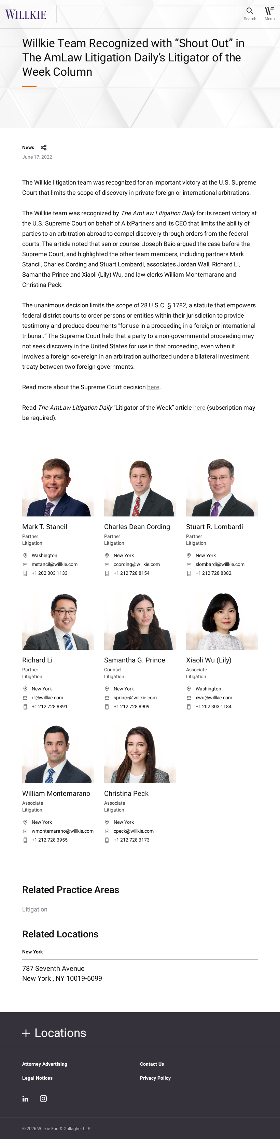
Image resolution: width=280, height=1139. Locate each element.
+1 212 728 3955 (50, 840)
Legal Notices (37, 1078)
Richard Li (37, 660)
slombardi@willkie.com (220, 564)
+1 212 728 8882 (214, 573)
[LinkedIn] (25, 1098)
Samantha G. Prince (134, 660)
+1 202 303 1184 (214, 706)
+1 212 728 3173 (132, 840)
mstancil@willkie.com (55, 564)
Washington (44, 555)
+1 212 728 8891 (50, 706)
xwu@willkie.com (214, 698)
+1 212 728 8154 (132, 573)
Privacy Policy (155, 1078)
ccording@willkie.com (137, 564)
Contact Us (152, 1064)
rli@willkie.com (47, 698)
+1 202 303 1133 (50, 573)
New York (124, 555)
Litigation (34, 909)
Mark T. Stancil (44, 527)
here (153, 387)
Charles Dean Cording (137, 527)
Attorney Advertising (44, 1064)
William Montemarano (56, 794)
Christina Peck (126, 794)
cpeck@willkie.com (134, 831)
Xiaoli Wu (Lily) (209, 660)
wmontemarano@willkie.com (63, 831)
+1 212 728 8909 (132, 706)
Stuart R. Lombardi (214, 527)
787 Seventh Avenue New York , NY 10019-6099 (62, 973)
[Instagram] (43, 1098)
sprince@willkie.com (135, 698)
